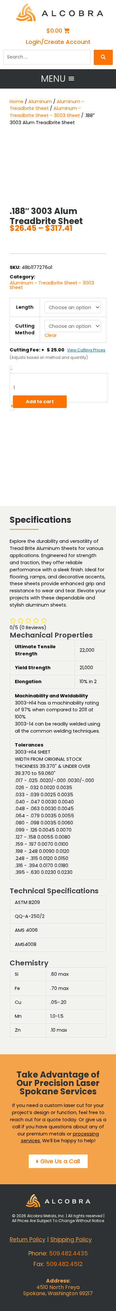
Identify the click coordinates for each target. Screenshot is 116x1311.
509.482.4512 (64, 1264)
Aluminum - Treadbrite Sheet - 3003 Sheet (45, 112)
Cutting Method (24, 329)
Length (25, 307)
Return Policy (27, 1240)
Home (17, 101)
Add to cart (40, 401)
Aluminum (40, 101)
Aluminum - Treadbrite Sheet (47, 105)
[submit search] (103, 57)
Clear (50, 335)
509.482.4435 (68, 1253)
